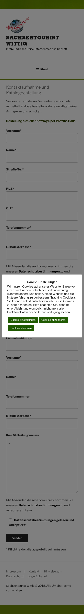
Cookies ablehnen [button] (21, 328)
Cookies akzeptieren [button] (53, 319)
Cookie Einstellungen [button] (23, 319)
